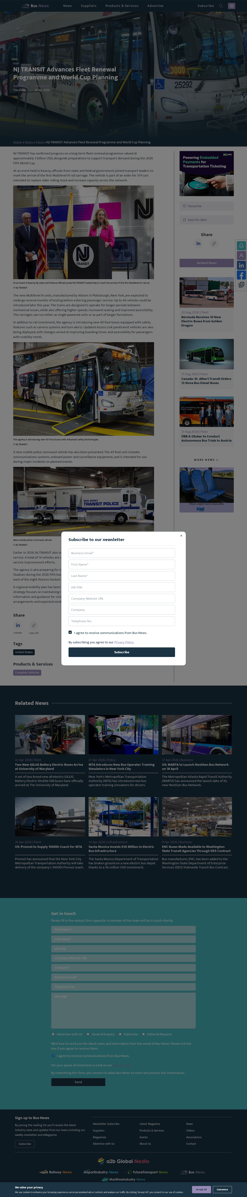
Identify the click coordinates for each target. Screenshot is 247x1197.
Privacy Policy (123, 642)
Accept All (201, 1190)
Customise (222, 1190)
